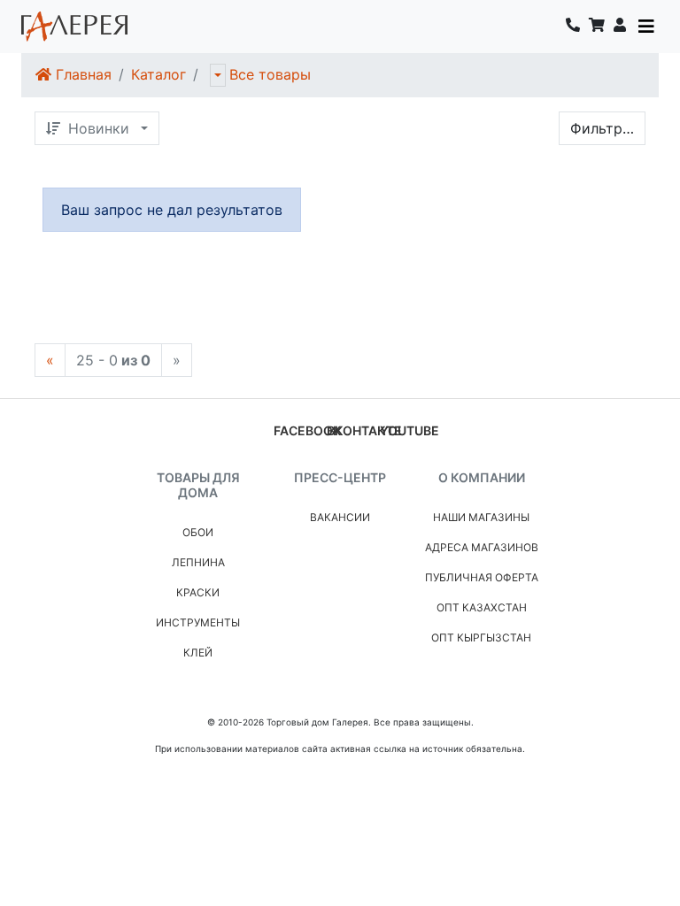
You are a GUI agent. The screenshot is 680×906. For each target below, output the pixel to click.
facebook (307, 430)
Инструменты (198, 622)
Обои (197, 532)
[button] (619, 26)
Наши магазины (481, 517)
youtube (409, 430)
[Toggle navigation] (646, 26)
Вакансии (340, 517)
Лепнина (198, 562)
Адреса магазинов (481, 547)
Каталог (158, 74)
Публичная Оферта (481, 577)
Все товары (270, 74)
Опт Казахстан (482, 607)
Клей (197, 652)
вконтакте (364, 430)
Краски (198, 592)
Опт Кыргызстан (481, 637)
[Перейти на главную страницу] (74, 26)
